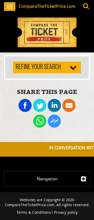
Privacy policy (66, 212)
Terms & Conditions (34, 212)
